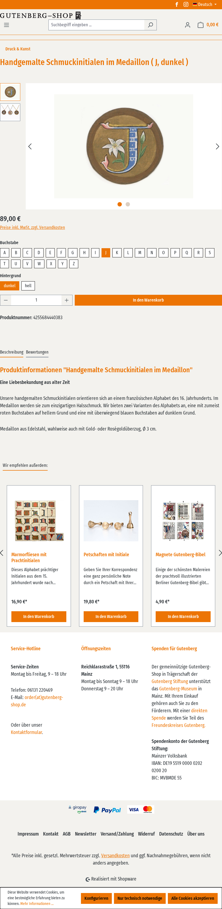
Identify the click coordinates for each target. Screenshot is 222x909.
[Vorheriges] (30, 146)
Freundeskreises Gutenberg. (178, 725)
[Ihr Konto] (187, 25)
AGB (67, 834)
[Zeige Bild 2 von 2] (128, 204)
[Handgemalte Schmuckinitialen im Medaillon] (123, 146)
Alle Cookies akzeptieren (192, 898)
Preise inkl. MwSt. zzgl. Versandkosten (32, 227)
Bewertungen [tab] (37, 352)
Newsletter (85, 834)
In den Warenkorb (148, 300)
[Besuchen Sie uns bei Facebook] (176, 4)
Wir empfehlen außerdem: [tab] (25, 465)
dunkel (9, 286)
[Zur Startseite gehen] (111, 15)
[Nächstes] (218, 146)
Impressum (28, 834)
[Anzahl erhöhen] (67, 300)
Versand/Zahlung (117, 834)
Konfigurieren (96, 898)
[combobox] (96, 25)
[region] (111, 553)
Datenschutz (171, 834)
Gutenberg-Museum (178, 689)
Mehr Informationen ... (37, 904)
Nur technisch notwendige (139, 898)
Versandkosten (115, 855)
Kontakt (50, 834)
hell (28, 286)
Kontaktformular (26, 732)
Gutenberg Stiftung (170, 681)
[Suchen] (150, 25)
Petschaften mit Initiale (106, 554)
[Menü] (6, 25)
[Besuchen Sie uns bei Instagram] (186, 4)
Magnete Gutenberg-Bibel (180, 554)
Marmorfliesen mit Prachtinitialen (29, 557)
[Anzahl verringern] (5, 300)
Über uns (195, 834)
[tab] (11, 352)
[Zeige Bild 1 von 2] (119, 204)
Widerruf (146, 834)
